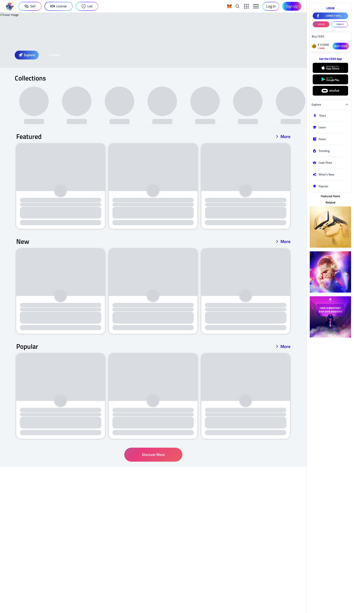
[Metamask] (229, 6)
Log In (271, 6)
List (89, 6)
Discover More (153, 454)
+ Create (54, 54)
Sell (33, 6)
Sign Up (292, 6)
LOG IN (321, 24)
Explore (29, 54)
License (61, 6)
